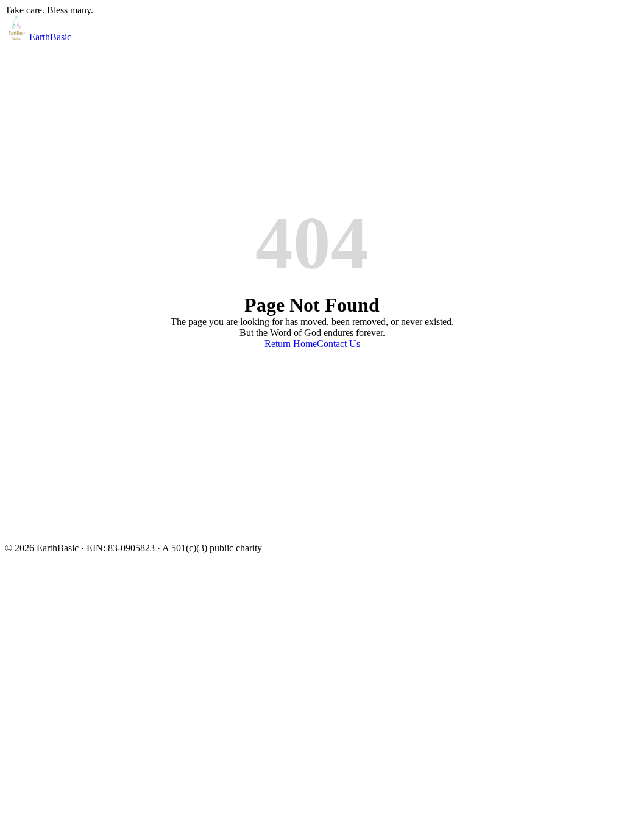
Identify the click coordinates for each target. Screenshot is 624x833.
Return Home (290, 343)
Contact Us (338, 343)
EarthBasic (50, 37)
